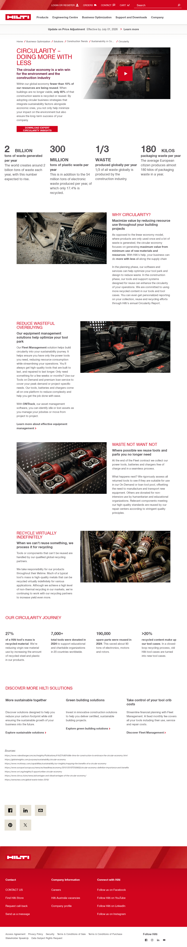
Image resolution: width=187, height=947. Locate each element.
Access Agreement (15, 934)
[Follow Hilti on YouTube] (164, 940)
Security (50, 934)
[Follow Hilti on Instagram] (152, 940)
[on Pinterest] (10, 825)
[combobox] (158, 5)
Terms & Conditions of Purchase (105, 934)
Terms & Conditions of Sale (71, 934)
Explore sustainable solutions (24, 732)
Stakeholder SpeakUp (17, 938)
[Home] (18, 17)
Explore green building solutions (87, 728)
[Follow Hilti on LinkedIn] (158, 940)
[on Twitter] (25, 825)
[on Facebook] (10, 810)
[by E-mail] (40, 810)
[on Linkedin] (25, 810)
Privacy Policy (35, 934)
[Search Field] (179, 5)
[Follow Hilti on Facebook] (146, 940)
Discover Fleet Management (145, 732)
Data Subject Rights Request (46, 938)
